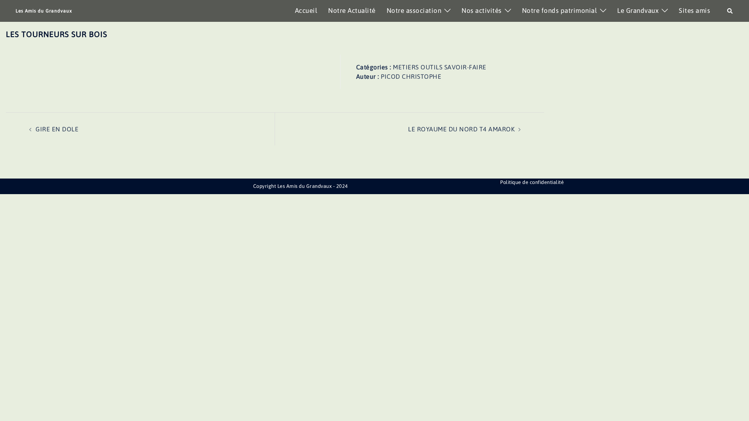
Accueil (306, 10)
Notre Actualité (352, 10)
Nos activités (481, 10)
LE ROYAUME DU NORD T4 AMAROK (461, 129)
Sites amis (694, 10)
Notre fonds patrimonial (559, 10)
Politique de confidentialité (532, 182)
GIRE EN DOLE (56, 129)
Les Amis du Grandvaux (44, 11)
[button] (730, 10)
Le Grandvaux (637, 10)
